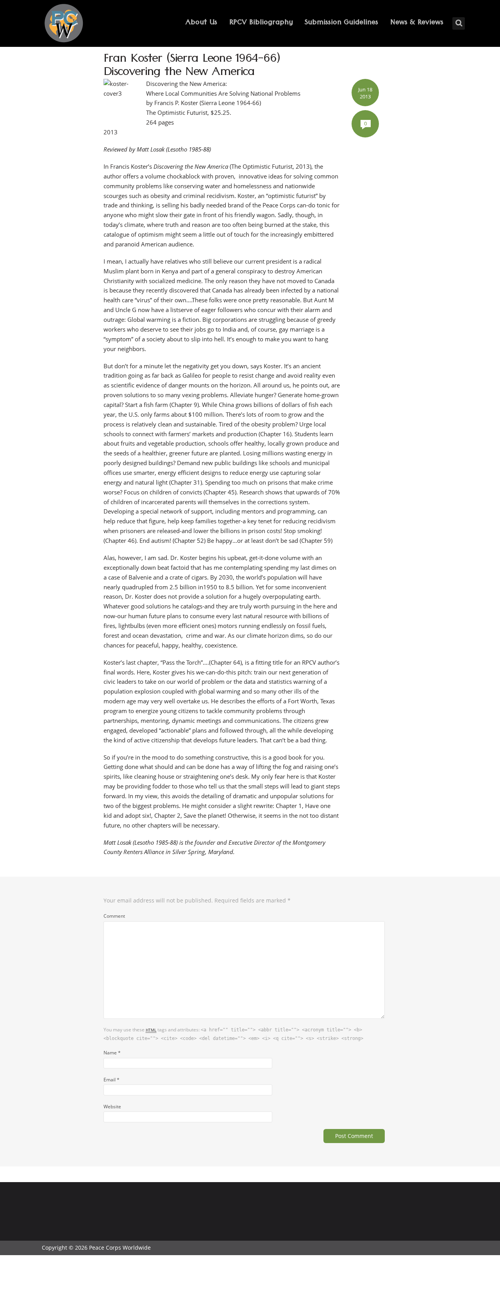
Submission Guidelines (341, 23)
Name (112, 1052)
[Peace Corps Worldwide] (64, 24)
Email (112, 1079)
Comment (114, 916)
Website (112, 1106)
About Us (201, 23)
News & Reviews (416, 23)
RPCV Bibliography (261, 23)
